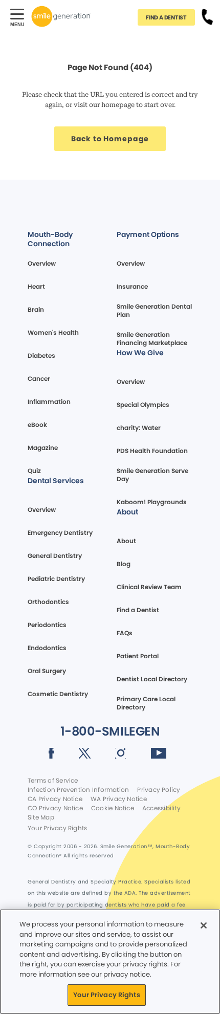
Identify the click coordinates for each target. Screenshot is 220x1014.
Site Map (41, 817)
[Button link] (207, 16)
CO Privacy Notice (55, 808)
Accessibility (161, 808)
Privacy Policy (158, 790)
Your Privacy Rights (57, 828)
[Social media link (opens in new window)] (51, 755)
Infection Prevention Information (78, 790)
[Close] (203, 925)
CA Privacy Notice (55, 799)
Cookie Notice (112, 808)
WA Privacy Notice (119, 799)
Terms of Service (53, 780)
